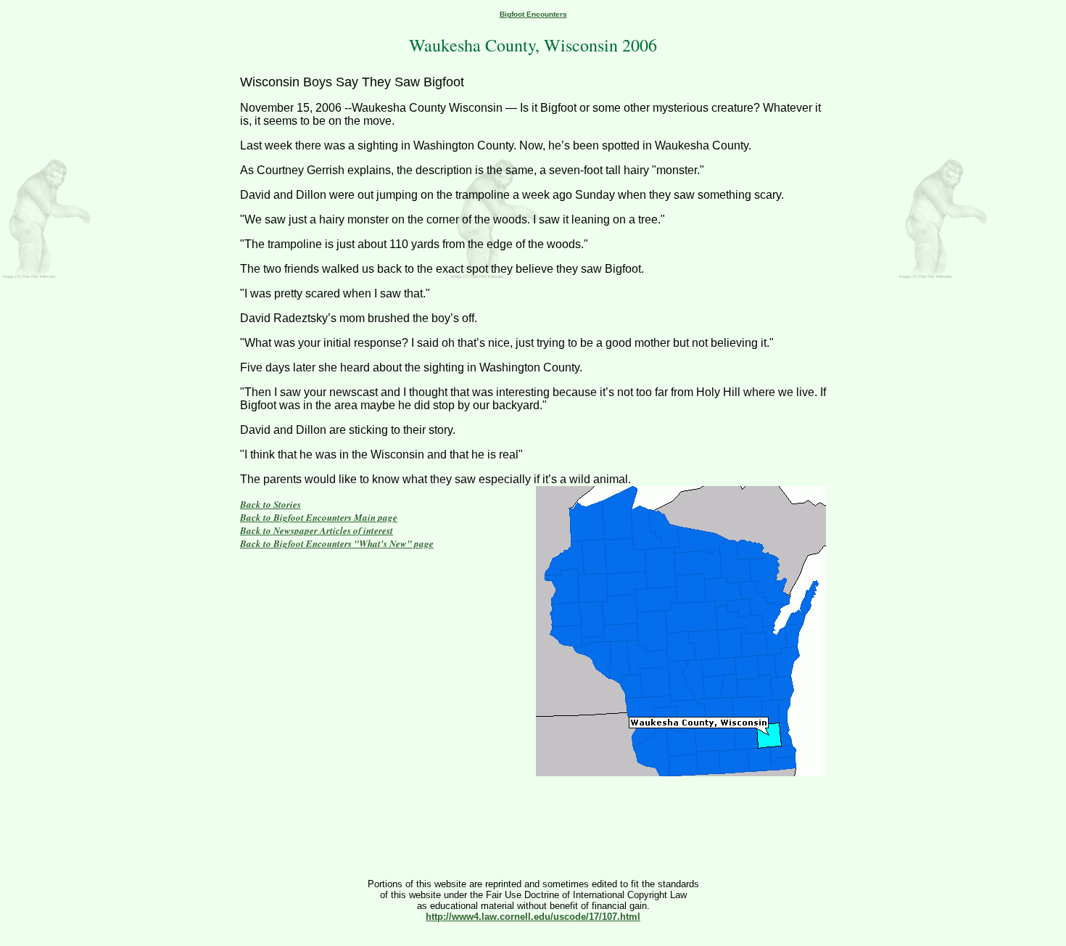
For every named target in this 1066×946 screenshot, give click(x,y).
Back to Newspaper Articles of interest (316, 530)
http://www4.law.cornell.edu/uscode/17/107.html (533, 916)
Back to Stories (270, 504)
